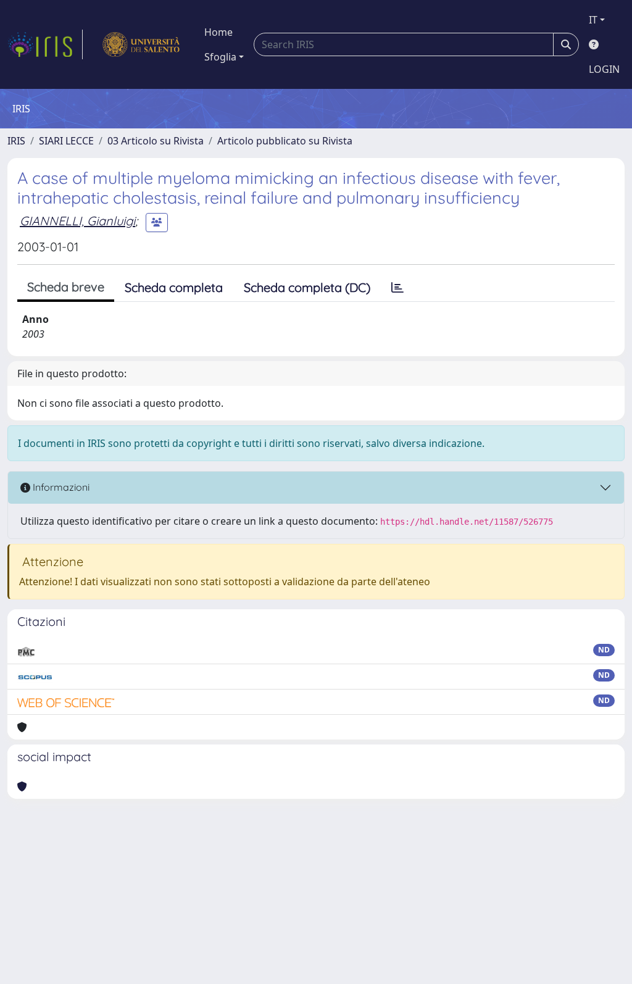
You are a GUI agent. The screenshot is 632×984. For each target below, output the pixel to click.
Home (218, 32)
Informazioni (59, 487)
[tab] (397, 288)
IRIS (16, 141)
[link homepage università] (141, 44)
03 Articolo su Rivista (155, 141)
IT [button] (593, 20)
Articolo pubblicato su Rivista (284, 141)
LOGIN (604, 69)
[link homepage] (45, 44)
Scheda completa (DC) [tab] (307, 287)
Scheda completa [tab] (174, 287)
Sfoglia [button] (220, 57)
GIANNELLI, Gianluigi (77, 220)
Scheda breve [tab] (65, 286)
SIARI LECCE (66, 141)
